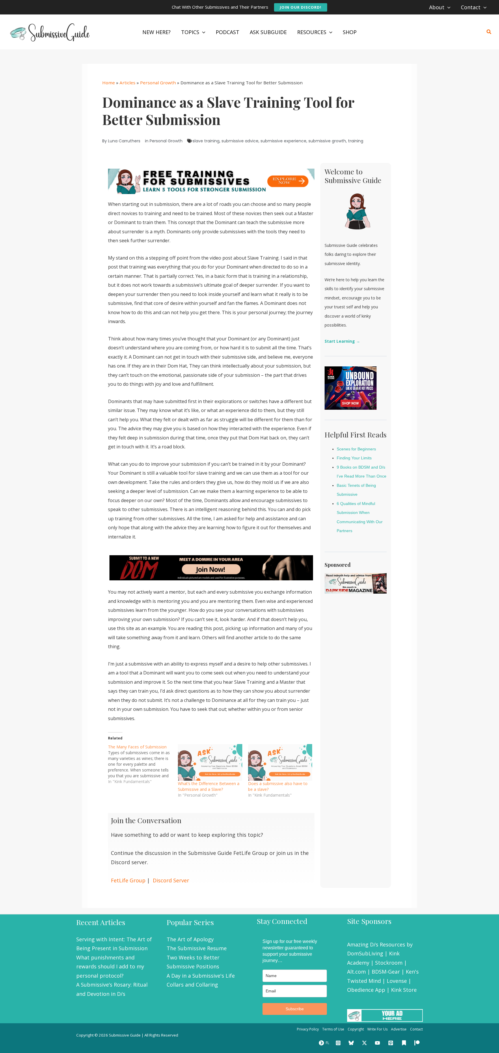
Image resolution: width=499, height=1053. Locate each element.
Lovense (397, 980)
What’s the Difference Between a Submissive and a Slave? (208, 786)
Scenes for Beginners (356, 449)
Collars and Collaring (192, 984)
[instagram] (339, 1042)
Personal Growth (158, 82)
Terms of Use (333, 1029)
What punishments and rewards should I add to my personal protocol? (110, 966)
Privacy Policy (308, 1029)
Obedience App (366, 989)
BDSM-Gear (386, 971)
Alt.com (356, 971)
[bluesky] (352, 1042)
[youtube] (378, 1042)
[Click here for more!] (211, 567)
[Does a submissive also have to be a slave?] (280, 762)
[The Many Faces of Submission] (143, 764)
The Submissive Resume (197, 948)
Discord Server (171, 880)
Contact (416, 1029)
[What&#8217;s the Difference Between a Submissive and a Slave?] (210, 762)
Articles (127, 82)
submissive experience (283, 141)
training (355, 141)
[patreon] (418, 1042)
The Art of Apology (190, 939)
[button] (300, 7)
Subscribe (295, 1009)
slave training (206, 141)
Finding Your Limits (354, 458)
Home (108, 82)
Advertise (399, 1029)
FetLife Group (128, 880)
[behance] (405, 1042)
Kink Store (404, 989)
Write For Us (377, 1029)
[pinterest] (391, 1042)
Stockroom (389, 962)
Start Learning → (342, 341)
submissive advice (239, 141)
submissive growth (327, 141)
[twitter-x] (365, 1042)
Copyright (356, 1029)
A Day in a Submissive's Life (201, 975)
